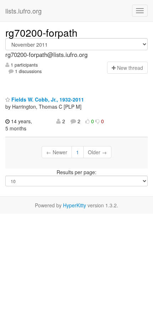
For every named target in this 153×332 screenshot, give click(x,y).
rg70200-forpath (41, 32)
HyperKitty (74, 205)
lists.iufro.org (23, 10)
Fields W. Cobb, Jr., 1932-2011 (47, 99)
